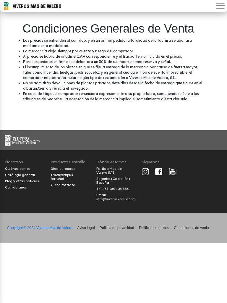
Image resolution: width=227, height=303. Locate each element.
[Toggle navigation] (220, 6)
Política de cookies (154, 228)
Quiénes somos (17, 169)
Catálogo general (20, 175)
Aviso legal (86, 228)
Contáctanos (16, 187)
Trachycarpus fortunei (62, 177)
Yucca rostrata (63, 185)
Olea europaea (63, 169)
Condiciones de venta (191, 228)
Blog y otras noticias (22, 181)
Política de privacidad (117, 228)
